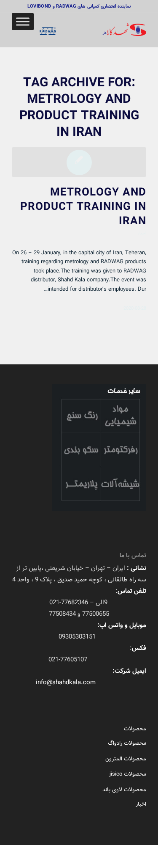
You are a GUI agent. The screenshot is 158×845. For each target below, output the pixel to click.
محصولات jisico (128, 774)
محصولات (135, 728)
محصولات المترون (125, 758)
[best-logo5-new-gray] (92, 30)
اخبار (142, 232)
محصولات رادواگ (127, 743)
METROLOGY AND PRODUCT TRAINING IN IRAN (83, 207)
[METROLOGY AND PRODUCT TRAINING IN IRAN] (79, 162)
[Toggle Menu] (22, 21)
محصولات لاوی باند (124, 789)
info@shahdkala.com (66, 682)
